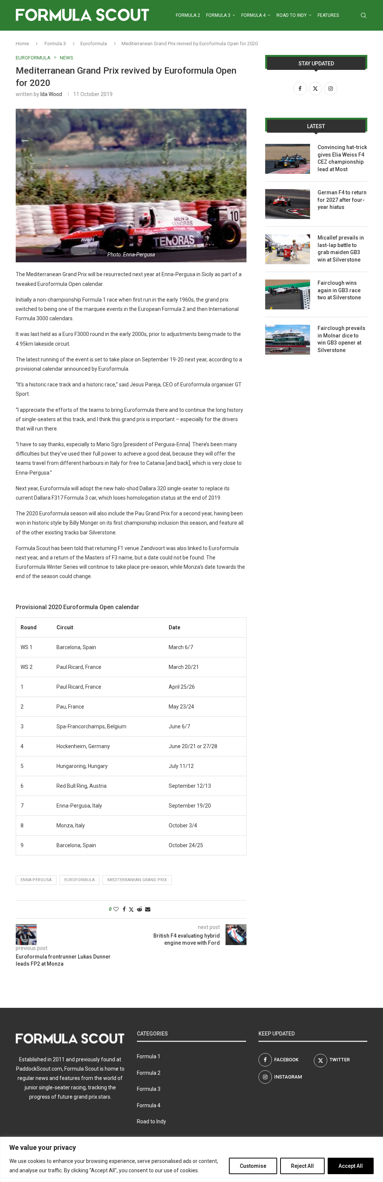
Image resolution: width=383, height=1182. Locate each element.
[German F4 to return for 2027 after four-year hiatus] (287, 204)
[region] (191, 1159)
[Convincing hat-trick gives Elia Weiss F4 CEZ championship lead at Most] (287, 159)
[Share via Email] (147, 909)
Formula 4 (253, 15)
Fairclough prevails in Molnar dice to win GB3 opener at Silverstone (341, 339)
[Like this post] (116, 909)
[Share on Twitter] (131, 909)
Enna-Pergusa (36, 879)
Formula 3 (218, 15)
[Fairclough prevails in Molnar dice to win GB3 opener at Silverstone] (287, 340)
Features (328, 15)
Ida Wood (51, 94)
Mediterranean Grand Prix (137, 879)
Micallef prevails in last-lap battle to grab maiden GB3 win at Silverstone (341, 249)
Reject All (302, 1166)
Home (22, 43)
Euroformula (93, 43)
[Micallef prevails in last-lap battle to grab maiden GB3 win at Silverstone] (287, 249)
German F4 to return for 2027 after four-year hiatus (342, 199)
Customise (253, 1166)
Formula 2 (188, 15)
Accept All (350, 1166)
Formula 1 (148, 1056)
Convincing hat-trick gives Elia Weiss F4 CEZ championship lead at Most (342, 158)
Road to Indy (291, 15)
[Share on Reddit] (139, 909)
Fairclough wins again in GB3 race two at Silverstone (339, 290)
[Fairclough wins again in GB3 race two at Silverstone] (287, 294)
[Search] (363, 15)
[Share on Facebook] (124, 909)
